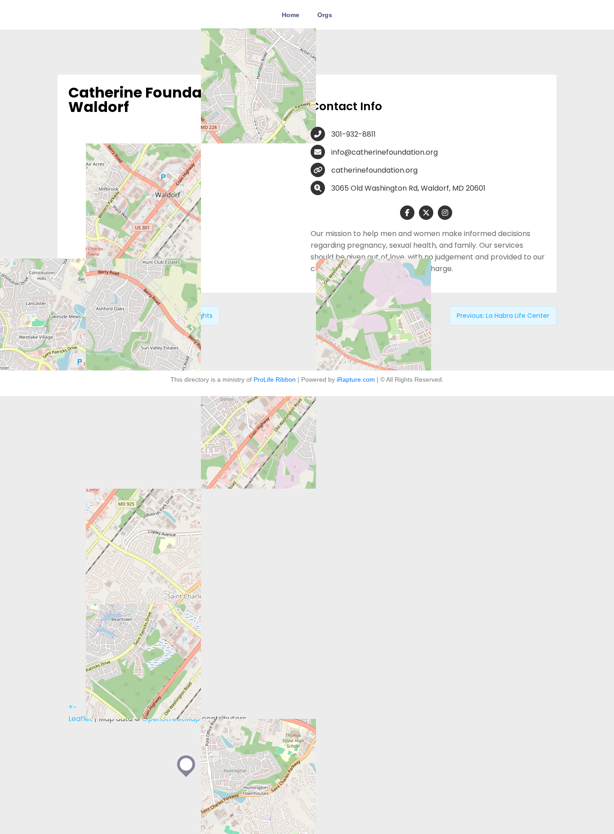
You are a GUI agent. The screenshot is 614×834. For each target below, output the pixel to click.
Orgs (324, 14)
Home (290, 14)
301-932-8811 (353, 134)
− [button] (75, 707)
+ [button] (70, 707)
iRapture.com (356, 379)
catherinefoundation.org (374, 170)
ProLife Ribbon (275, 379)
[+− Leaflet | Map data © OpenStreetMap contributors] (185, 198)
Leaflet (80, 719)
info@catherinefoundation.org (384, 152)
